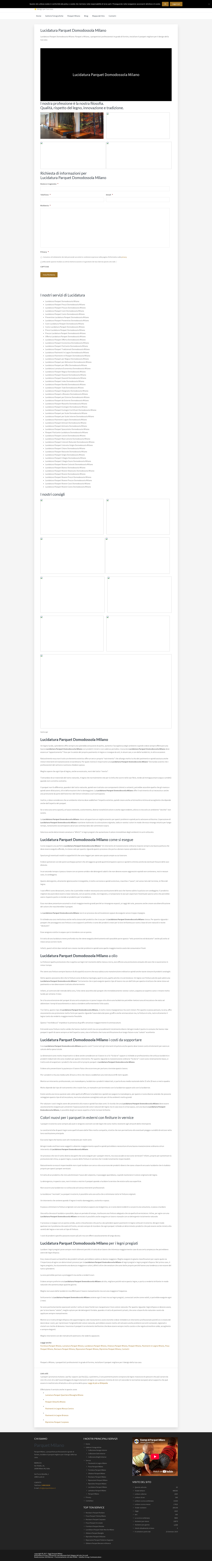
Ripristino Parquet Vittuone (95, 1536)
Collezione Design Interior (97, 1450)
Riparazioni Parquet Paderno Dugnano (99, 1540)
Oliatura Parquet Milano (117, 1346)
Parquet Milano (134, 1346)
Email (109, 194)
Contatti (125, 1349)
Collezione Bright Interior (97, 1457)
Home (88, 1444)
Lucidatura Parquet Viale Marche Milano (100, 1530)
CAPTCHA (44, 266)
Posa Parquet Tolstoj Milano (96, 1516)
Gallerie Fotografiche (93, 1447)
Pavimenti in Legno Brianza (56, 1415)
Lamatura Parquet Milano (73, 1346)
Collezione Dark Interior (96, 1453)
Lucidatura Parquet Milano (95, 1346)
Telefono (45, 194)
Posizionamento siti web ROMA (66, 1557)
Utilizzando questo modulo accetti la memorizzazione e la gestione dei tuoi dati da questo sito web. (79, 262)
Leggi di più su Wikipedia (98, 1383)
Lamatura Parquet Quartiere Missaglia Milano (64, 1395)
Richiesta (45, 205)
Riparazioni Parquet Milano (87, 1349)
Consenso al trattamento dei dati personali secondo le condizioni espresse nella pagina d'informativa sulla (85, 257)
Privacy (44, 252)
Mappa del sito (76, 1555)
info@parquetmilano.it (47, 1488)
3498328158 (45, 1485)
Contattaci (89, 1501)
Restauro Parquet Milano (64, 1349)
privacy (124, 257)
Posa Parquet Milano (95, 1466)
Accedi (85, 1555)
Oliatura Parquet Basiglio (95, 1533)
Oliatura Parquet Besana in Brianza (98, 1543)
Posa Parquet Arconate (94, 1523)
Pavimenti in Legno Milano (153, 1346)
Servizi (88, 1460)
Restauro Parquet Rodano (95, 1513)
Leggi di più (176, 4)
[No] (209, 4)
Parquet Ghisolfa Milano (55, 1402)
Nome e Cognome (49, 184)
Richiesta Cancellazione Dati (59, 1555)
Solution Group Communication (90, 1557)
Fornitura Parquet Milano (50, 1346)
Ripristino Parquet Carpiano (57, 1422)
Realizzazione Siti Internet (43, 1557)
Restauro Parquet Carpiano (96, 1519)
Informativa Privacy (41, 1555)
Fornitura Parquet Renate (95, 1526)
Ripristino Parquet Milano (110, 1349)
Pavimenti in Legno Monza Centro (59, 1408)
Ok (165, 4)
